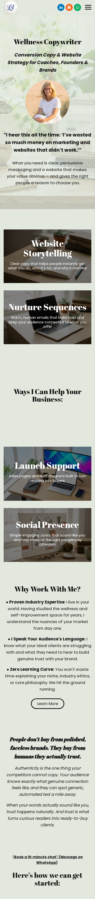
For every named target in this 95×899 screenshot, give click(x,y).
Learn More (47, 703)
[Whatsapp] (77, 7)
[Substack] (69, 7)
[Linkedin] (61, 7)
